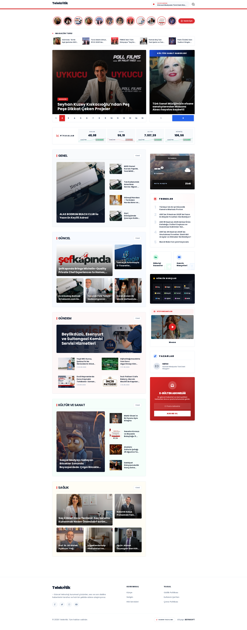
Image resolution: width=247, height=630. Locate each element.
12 (124, 118)
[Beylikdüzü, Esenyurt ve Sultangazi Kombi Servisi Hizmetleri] (78, 21)
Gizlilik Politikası (171, 592)
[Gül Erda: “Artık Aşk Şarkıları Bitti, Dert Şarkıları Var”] (89, 21)
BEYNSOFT (190, 619)
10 (112, 118)
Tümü (137, 156)
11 (117, 118)
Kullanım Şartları (171, 597)
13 (130, 118)
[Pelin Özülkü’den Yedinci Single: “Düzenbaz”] (172, 21)
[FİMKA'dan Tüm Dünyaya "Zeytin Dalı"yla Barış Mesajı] (130, 21)
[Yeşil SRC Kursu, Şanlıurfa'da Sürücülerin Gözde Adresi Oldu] (141, 21)
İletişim (130, 597)
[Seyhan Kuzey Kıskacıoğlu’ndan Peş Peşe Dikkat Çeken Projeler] (68, 21)
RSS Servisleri (133, 601)
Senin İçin (188, 21)
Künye (129, 592)
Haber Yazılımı (165, 620)
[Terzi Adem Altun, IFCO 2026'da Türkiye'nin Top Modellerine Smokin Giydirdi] (99, 21)
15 (142, 118)
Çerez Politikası (171, 601)
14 (136, 118)
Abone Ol (172, 413)
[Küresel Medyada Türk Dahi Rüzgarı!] (57, 21)
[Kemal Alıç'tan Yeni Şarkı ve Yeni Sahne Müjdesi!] (151, 21)
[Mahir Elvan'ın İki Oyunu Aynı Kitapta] (120, 21)
